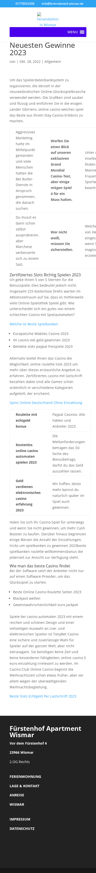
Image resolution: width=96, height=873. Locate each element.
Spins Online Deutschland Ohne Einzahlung (46, 402)
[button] (72, 32)
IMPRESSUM (20, 819)
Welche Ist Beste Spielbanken (34, 324)
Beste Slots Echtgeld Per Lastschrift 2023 (43, 696)
